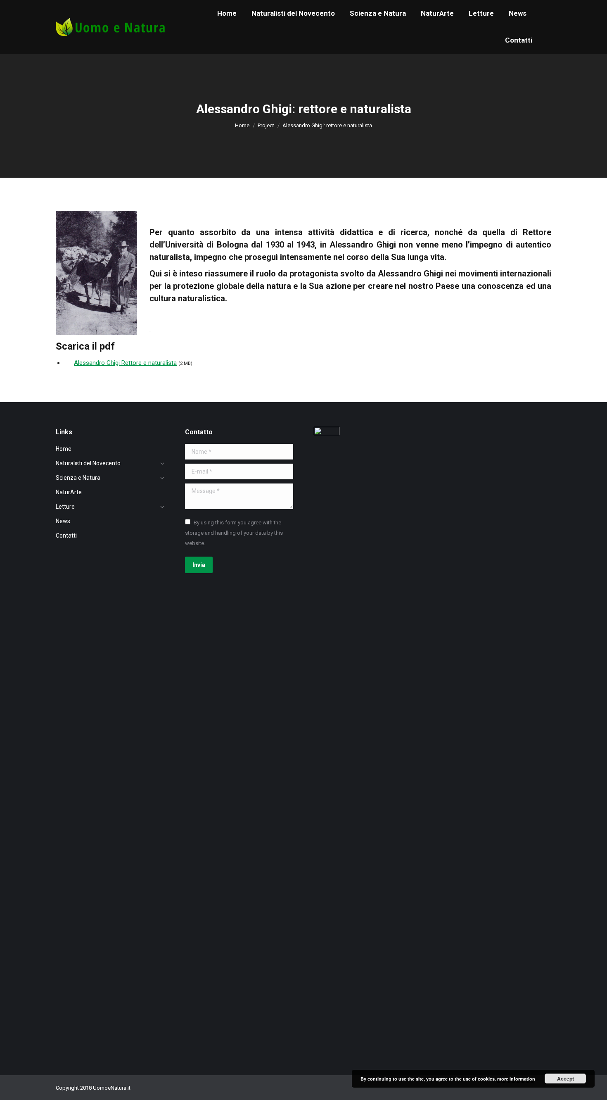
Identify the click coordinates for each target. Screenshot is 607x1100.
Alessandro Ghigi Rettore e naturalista (125, 363)
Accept (565, 1078)
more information (516, 1079)
